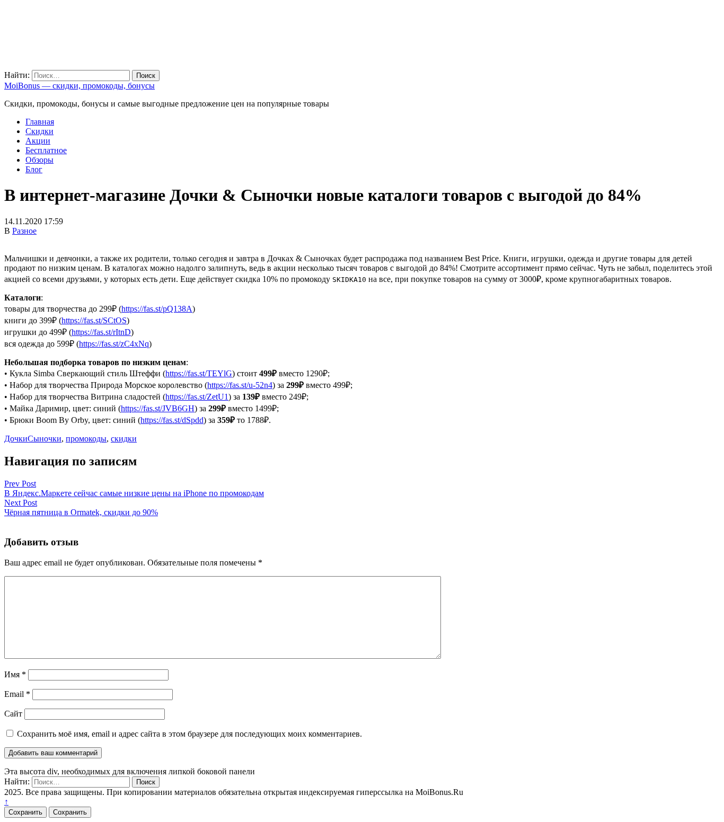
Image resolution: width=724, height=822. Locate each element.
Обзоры (39, 159)
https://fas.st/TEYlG (198, 373)
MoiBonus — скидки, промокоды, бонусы (79, 85)
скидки (124, 438)
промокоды (86, 438)
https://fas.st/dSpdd (172, 420)
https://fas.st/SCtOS (94, 320)
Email (17, 694)
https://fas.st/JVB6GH (158, 408)
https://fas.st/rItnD (101, 332)
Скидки (39, 131)
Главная (39, 121)
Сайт (13, 713)
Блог (33, 169)
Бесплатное (46, 150)
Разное (24, 230)
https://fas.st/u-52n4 (239, 385)
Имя (15, 674)
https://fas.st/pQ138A (156, 308)
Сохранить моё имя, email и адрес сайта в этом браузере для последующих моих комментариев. (189, 733)
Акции (37, 140)
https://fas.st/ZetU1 (196, 396)
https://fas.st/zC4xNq (114, 343)
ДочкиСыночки (32, 438)
